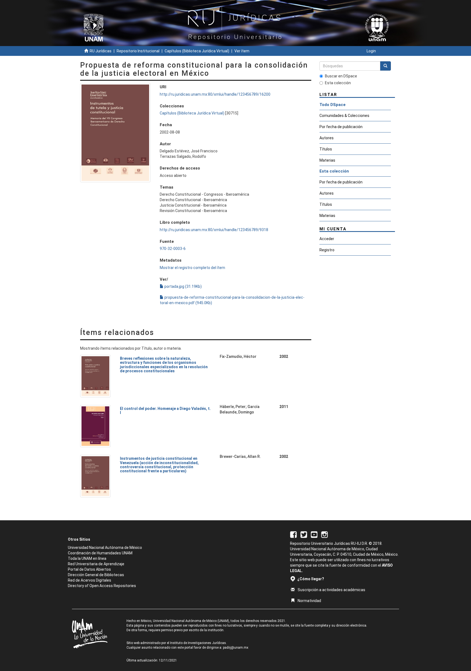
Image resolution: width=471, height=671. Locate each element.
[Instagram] (324, 534)
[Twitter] (303, 534)
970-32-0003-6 (173, 248)
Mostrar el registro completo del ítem (192, 267)
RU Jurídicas (100, 51)
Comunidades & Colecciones (344, 115)
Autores (326, 138)
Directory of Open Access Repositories (102, 586)
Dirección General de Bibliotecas (96, 575)
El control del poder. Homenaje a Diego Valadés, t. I (165, 410)
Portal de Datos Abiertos (89, 569)
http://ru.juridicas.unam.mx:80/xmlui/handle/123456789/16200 (215, 94)
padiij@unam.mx (235, 647)
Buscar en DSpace (341, 76)
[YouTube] (314, 534)
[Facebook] (293, 534)
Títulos (325, 149)
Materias (327, 160)
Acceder (326, 239)
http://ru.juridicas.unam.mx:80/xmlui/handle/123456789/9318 (214, 230)
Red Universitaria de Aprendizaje (96, 564)
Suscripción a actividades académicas (331, 590)
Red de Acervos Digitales (89, 580)
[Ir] (385, 66)
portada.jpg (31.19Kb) (183, 286)
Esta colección (338, 83)
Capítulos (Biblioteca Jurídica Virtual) (197, 51)
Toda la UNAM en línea (87, 558)
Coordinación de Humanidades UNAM (100, 553)
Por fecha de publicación (341, 127)
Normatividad (309, 601)
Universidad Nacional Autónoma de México (105, 547)
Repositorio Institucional (138, 51)
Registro (326, 250)
